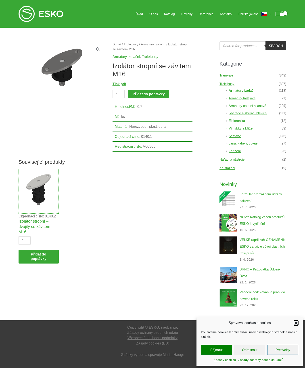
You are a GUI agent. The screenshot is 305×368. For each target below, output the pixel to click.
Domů (117, 44)
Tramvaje (226, 75)
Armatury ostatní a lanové (247, 106)
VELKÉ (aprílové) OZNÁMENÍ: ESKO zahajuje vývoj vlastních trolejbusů (262, 246)
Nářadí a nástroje (231, 159)
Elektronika (237, 121)
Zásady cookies (225, 360)
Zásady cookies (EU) (152, 343)
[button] (296, 323)
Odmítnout (249, 350)
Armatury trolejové (242, 98)
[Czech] (266, 14)
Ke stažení (227, 168)
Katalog (169, 14)
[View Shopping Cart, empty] (281, 14)
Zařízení (235, 151)
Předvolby (283, 350)
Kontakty (226, 14)
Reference (206, 14)
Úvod (139, 14)
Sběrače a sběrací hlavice (248, 113)
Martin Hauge (173, 355)
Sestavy (235, 136)
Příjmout (216, 350)
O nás (153, 14)
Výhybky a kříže (241, 128)
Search (276, 46)
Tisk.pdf (119, 84)
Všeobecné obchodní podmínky (152, 338)
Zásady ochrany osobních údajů (260, 360)
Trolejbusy (131, 44)
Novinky (186, 14)
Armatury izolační (153, 44)
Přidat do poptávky (149, 94)
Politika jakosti (248, 14)
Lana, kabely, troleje (243, 143)
